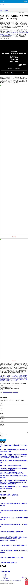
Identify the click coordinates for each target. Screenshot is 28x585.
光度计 (4, 376)
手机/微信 (2, 413)
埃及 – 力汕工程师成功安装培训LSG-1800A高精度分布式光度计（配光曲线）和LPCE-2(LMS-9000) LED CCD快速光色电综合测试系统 (14, 456)
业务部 (2, 1)
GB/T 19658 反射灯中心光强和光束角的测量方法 (13, 545)
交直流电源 (14, 380)
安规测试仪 (21, 379)
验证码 (2, 434)
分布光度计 (15, 375)
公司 (1, 408)
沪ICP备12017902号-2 (16, 580)
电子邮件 (2, 418)
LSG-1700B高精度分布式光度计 (7, 35)
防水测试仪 (8, 379)
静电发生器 (13, 378)
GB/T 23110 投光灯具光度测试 (8, 562)
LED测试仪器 (14, 376)
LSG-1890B (15, 392)
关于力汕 (5, 574)
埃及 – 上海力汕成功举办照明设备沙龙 (10, 465)
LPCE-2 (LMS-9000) (7, 392)
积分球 (20, 375)
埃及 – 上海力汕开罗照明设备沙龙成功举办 (12, 473)
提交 (3, 439)
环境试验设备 (20, 378)
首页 (1, 10)
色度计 (8, 376)
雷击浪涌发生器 (5, 378)
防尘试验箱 (15, 379)
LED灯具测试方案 (5, 571)
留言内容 (2, 424)
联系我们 (5, 575)
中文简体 (25, 1)
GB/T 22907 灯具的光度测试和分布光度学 (11, 557)
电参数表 (8, 380)
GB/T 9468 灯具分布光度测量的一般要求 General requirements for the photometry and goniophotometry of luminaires (13, 538)
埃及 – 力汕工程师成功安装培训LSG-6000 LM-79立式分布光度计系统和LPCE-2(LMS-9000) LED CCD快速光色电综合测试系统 (13, 482)
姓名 (1, 403)
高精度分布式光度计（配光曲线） (9, 495)
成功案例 (6, 10)
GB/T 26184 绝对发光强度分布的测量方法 (11, 531)
